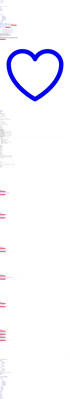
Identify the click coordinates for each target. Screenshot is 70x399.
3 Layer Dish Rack (2, 338)
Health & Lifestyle (4, 19)
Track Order (3, 368)
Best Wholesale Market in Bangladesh (3, 359)
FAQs (2, 365)
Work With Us (3, 362)
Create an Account (1, 394)
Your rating (1, 157)
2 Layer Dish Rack (2, 249)
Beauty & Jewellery (4, 383)
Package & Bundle (4, 385)
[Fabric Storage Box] (14, 212)
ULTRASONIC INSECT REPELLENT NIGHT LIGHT (6, 277)
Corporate (1, 339)
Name (0, 162)
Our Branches (3, 363)
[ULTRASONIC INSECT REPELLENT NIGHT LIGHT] (11, 273)
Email (0, 163)
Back (2, 380)
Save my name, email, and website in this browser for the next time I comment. (7, 164)
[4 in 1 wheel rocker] (11, 301)
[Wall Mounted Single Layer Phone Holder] (11, 189)
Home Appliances (4, 16)
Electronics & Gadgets (2, 278)
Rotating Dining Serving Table (3, 332)
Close (0, 391)
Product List (3, 366)
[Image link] (35, 358)
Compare (2, 389)
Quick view (1, 190)
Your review (1, 161)
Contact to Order (2, 39)
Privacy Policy (3, 369)
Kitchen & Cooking (4, 17)
